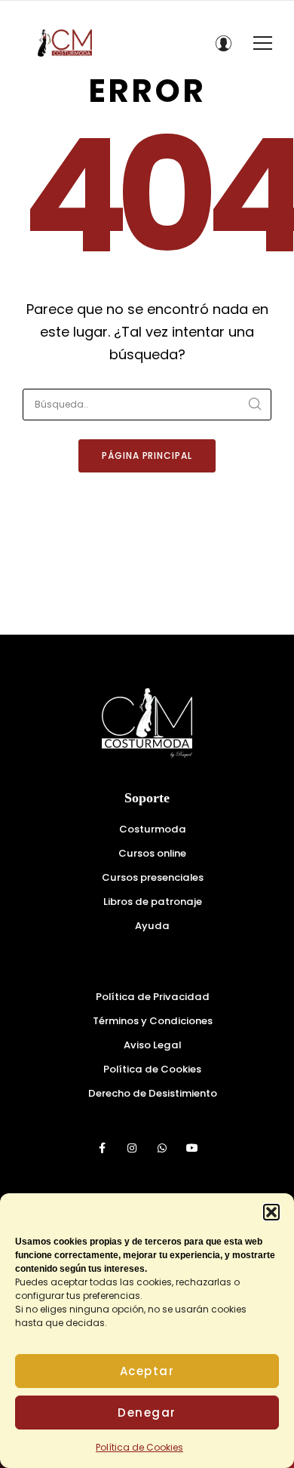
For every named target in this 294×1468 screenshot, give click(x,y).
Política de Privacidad (153, 996)
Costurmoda (152, 829)
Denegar (147, 1412)
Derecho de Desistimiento (152, 1093)
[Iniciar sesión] (223, 43)
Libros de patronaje (152, 901)
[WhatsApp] (162, 1148)
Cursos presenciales (153, 877)
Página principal (147, 455)
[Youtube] (192, 1148)
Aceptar (147, 1371)
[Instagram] (132, 1148)
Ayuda (152, 926)
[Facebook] (102, 1148)
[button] (271, 1212)
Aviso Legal (152, 1045)
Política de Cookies (139, 1447)
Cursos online (152, 853)
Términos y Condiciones (153, 1021)
